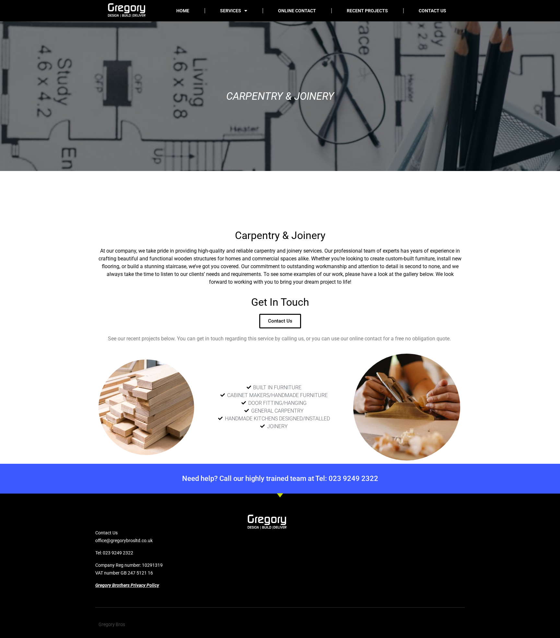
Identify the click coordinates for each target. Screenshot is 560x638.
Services (230, 10)
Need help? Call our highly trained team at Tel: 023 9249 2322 (280, 478)
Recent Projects (367, 10)
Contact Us (432, 10)
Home (182, 10)
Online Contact (297, 10)
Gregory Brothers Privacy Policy (127, 585)
